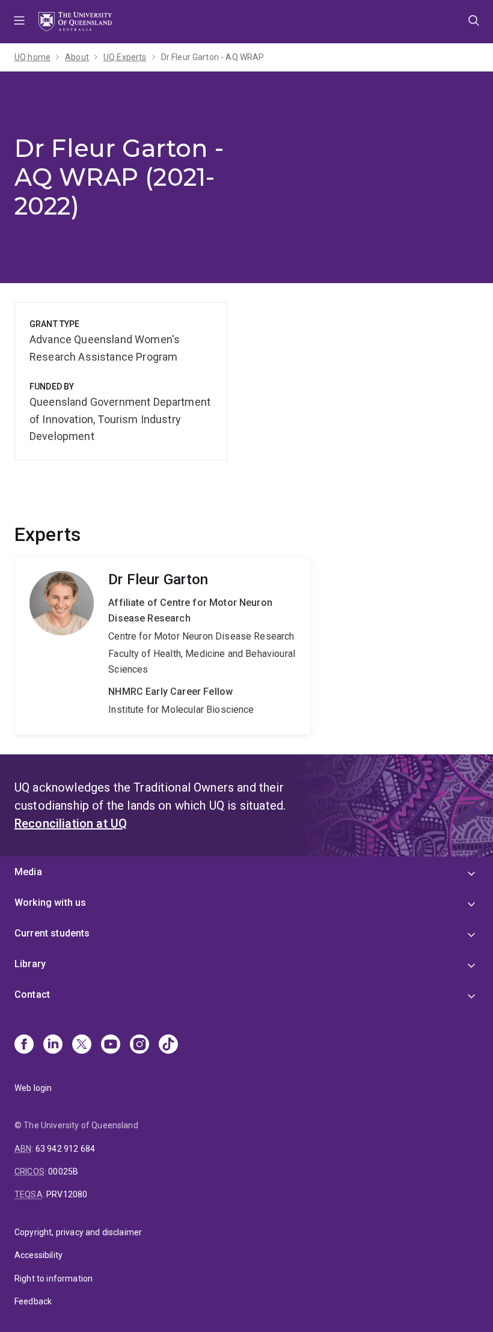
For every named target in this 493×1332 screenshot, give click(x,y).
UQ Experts (125, 57)
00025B (63, 1171)
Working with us (50, 902)
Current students (52, 933)
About (77, 57)
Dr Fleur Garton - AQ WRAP (213, 57)
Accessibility (38, 1255)
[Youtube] (110, 1045)
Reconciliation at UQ (70, 823)
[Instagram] (139, 1045)
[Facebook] (24, 1045)
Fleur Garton (162, 646)
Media (28, 872)
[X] (81, 1045)
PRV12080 (66, 1194)
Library (30, 964)
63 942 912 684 (65, 1148)
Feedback (33, 1301)
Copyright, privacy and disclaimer (78, 1232)
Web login (33, 1088)
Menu (19, 21)
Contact (32, 994)
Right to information (53, 1278)
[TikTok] (168, 1045)
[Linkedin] (53, 1045)
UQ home (32, 57)
